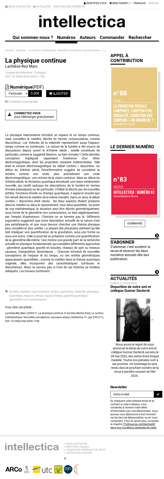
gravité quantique (76, 295)
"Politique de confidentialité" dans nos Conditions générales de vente (133, 426)
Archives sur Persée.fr (69, 6)
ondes (55, 291)
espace (29, 295)
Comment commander (23, 101)
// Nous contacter (75, 443)
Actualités (43, 6)
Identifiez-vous (96, 3)
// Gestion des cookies (78, 452)
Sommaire (134, 223)
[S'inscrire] (158, 394)
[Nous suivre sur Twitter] (65, 458)
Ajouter (60, 94)
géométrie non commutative (28, 299)
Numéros (21, 50)
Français (139, 3)
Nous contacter (19, 6)
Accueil (9, 50)
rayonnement (40, 291)
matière (25, 291)
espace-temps (53, 295)
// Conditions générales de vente (84, 449)
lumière (14, 291)
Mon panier (121, 3)
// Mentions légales (76, 446)
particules (66, 291)
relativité (80, 291)
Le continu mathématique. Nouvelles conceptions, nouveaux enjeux (65, 50)
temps (39, 295)
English (153, 3)
